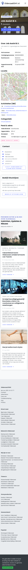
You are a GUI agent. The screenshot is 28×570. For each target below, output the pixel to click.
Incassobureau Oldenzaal (8, 537)
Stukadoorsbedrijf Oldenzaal (9, 444)
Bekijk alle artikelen (6, 226)
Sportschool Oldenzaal (8, 505)
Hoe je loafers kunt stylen (12, 347)
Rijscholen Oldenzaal (7, 412)
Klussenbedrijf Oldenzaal (8, 480)
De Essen (7, 154)
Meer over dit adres (10, 140)
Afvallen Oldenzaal (6, 422)
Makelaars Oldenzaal (7, 488)
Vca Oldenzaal (5, 499)
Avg (2, 400)
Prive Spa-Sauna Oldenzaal (9, 535)
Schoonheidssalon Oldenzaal (9, 438)
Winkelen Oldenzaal (7, 456)
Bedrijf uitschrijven (14, 194)
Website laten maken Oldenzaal (11, 503)
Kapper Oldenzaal (6, 418)
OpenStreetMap (23, 100)
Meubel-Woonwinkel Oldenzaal (10, 458)
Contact (3, 392)
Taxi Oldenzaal (5, 416)
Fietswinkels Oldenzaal (8, 414)
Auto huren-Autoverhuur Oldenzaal (11, 517)
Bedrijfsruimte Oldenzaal (8, 539)
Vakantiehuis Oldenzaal (8, 468)
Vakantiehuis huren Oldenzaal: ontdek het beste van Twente (13, 255)
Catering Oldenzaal (7, 436)
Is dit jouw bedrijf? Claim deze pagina (14, 167)
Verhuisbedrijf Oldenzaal (8, 446)
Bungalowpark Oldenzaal (8, 470)
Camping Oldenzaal (7, 464)
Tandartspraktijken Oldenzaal (10, 440)
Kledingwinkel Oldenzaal (8, 501)
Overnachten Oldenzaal (8, 466)
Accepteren (8, 567)
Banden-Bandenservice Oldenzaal (11, 519)
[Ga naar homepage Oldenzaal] (10, 3)
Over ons (3, 396)
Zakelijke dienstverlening (12, 296)
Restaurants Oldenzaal (8, 434)
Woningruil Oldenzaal (7, 533)
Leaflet (16, 100)
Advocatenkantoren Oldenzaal (10, 521)
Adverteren (4, 394)
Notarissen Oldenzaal (7, 482)
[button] (14, 86)
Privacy (3, 402)
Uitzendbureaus (11, 115)
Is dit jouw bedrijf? (11, 29)
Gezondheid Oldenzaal (8, 420)
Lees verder (7, 274)
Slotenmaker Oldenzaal (8, 523)
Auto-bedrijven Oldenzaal (9, 515)
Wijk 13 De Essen (9, 156)
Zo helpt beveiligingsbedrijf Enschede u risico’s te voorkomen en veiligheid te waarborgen (13, 302)
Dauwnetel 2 (6, 24)
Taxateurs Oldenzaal (7, 483)
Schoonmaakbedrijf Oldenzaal (10, 486)
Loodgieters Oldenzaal (8, 442)
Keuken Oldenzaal (6, 497)
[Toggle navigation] (25, 3)
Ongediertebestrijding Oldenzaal (11, 541)
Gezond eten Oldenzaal (8, 424)
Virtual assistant (6, 16)
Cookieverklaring (6, 398)
